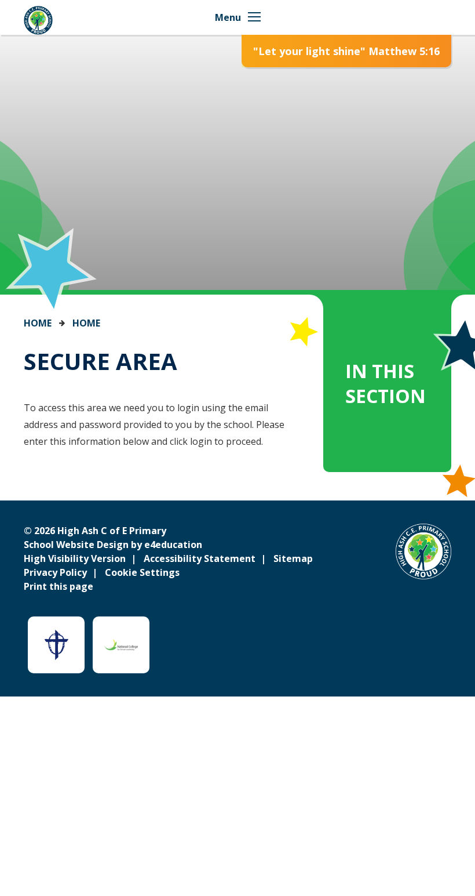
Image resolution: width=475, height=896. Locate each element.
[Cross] (56, 644)
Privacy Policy (55, 572)
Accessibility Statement (199, 558)
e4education (173, 544)
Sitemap (293, 558)
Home (38, 323)
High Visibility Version (75, 558)
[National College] (121, 644)
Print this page (58, 586)
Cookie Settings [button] (142, 572)
